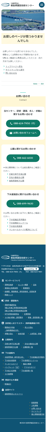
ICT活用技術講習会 (12, 314)
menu (42, 4)
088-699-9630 (25, 203)
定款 (34, 285)
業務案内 (26, 288)
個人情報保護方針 (38, 414)
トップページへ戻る (14, 66)
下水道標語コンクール (18, 223)
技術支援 (21, 334)
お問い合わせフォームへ (25, 133)
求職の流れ (9, 334)
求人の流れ (29, 327)
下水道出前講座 (15, 226)
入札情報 (34, 405)
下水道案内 (10, 353)
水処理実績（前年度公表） (15, 357)
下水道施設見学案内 (17, 219)
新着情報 (34, 403)
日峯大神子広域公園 (17, 174)
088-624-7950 (25, 123)
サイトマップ (36, 411)
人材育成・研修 (35, 334)
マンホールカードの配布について (23, 229)
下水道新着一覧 (27, 371)
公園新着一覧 (28, 347)
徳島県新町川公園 (16, 181)
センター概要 (23, 285)
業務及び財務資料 (11, 288)
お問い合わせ (36, 408)
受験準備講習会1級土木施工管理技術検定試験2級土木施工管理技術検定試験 (16, 308)
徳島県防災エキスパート (14, 394)
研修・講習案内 (11, 300)
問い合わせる (11, 73)
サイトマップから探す (15, 69)
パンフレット (10, 367)
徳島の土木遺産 (11, 380)
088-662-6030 (25, 158)
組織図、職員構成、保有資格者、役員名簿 (20, 291)
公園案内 (9, 339)
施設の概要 (27, 364)
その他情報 (9, 374)
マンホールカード (11, 364)
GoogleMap (29, 269)
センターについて (12, 280)
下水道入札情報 (10, 371)
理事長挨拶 (9, 285)
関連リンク (9, 295)
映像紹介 (8, 384)
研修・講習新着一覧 (35, 317)
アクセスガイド (30, 367)
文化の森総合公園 (16, 177)
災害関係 (27, 314)
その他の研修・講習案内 (14, 317)
